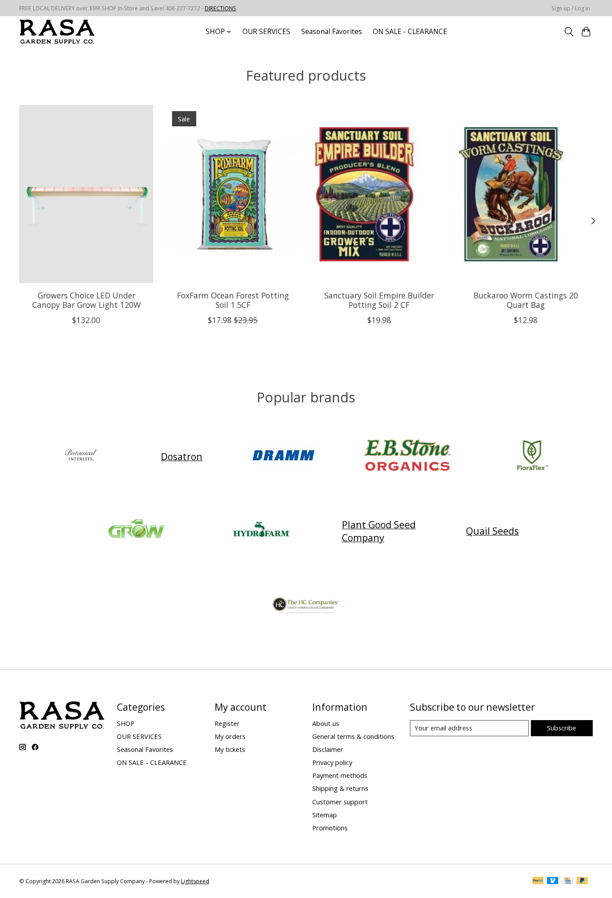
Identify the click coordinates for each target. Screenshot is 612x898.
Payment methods (339, 775)
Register (227, 723)
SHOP (125, 723)
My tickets (230, 749)
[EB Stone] (408, 456)
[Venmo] (553, 881)
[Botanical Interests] (80, 456)
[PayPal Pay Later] (582, 881)
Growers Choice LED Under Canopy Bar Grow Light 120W (86, 299)
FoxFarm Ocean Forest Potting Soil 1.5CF (233, 299)
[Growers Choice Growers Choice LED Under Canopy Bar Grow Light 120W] (86, 194)
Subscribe (561, 727)
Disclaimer (327, 749)
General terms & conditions (353, 736)
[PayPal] (538, 881)
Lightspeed (195, 881)
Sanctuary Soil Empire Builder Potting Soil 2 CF (379, 299)
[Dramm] (283, 456)
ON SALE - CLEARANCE (410, 31)
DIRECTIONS (220, 8)
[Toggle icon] (568, 32)
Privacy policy (332, 762)
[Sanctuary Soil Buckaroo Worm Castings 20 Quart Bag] (526, 194)
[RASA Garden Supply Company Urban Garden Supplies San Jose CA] (57, 31)
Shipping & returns (340, 788)
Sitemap (324, 814)
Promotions (330, 827)
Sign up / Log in (571, 8)
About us (325, 723)
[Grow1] (137, 531)
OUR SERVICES (266, 31)
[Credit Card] (567, 881)
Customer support (340, 801)
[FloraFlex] (532, 456)
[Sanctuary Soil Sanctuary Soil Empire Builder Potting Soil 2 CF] (379, 194)
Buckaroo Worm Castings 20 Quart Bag (526, 299)
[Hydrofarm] (261, 531)
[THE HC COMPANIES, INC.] (306, 605)
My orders (230, 736)
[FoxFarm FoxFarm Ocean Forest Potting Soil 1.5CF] (233, 194)
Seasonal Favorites (331, 31)
